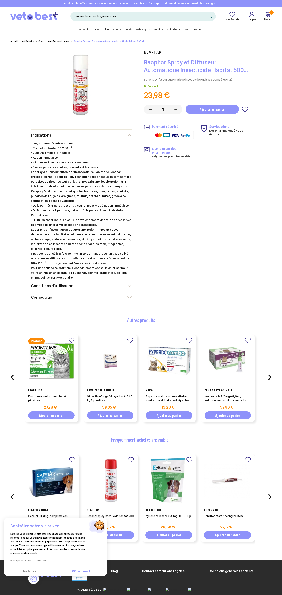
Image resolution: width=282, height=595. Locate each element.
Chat (106, 29)
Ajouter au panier (212, 109)
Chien (96, 29)
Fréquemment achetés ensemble (139, 439)
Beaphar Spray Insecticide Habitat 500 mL (110, 517)
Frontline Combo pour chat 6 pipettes (47, 398)
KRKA (149, 390)
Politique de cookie (20, 560)
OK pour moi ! (81, 571)
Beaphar (93, 510)
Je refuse (41, 560)
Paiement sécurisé (88, 589)
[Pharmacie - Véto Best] (34, 15)
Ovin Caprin (143, 29)
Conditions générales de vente (231, 571)
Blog (114, 571)
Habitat (198, 29)
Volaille (158, 29)
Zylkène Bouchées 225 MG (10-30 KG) (168, 516)
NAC (187, 29)
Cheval (117, 29)
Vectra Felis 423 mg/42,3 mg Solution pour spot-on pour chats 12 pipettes (227, 398)
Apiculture (174, 29)
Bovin (128, 29)
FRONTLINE (35, 390)
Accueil (84, 29)
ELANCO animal (38, 510)
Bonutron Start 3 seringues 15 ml (223, 516)
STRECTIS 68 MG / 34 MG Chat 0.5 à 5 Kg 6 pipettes (109, 398)
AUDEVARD (211, 510)
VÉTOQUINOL (153, 510)
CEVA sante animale (101, 390)
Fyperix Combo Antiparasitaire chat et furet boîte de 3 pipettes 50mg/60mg (167, 398)
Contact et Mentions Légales (163, 571)
